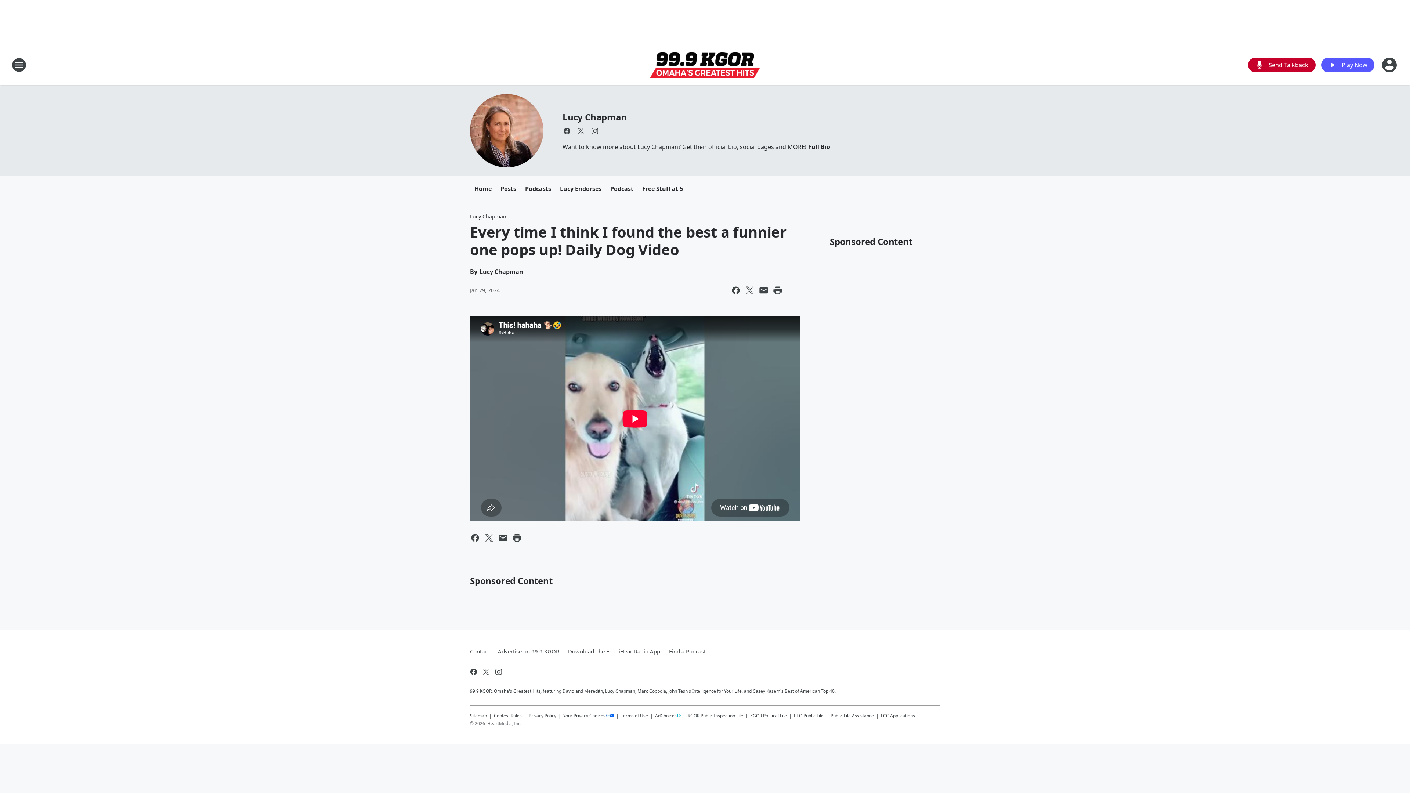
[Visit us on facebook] (567, 131)
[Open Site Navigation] (19, 65)
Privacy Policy (542, 716)
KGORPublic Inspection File (715, 715)
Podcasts (538, 189)
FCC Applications (898, 715)
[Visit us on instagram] (594, 131)
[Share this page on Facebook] (736, 290)
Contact (479, 651)
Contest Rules (508, 716)
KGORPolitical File (768, 716)
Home (483, 189)
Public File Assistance (852, 716)
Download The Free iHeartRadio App (614, 651)
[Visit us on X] (580, 131)
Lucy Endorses (580, 189)
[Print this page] (778, 290)
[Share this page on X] (750, 290)
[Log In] (1390, 65)
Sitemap (478, 716)
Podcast (621, 189)
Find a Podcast (687, 651)
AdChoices (666, 716)
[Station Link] (705, 65)
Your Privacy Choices (584, 716)
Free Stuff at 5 (662, 189)
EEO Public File (809, 716)
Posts (508, 189)
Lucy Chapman (595, 117)
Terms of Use (634, 716)
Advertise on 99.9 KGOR (528, 651)
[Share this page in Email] (764, 290)
